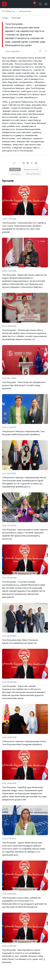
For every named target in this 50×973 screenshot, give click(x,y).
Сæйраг (5, 18)
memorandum (16, 174)
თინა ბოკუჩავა (32, 174)
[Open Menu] (46, 4)
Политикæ (15, 169)
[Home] (4, 4)
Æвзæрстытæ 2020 (31, 169)
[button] (9, 11)
